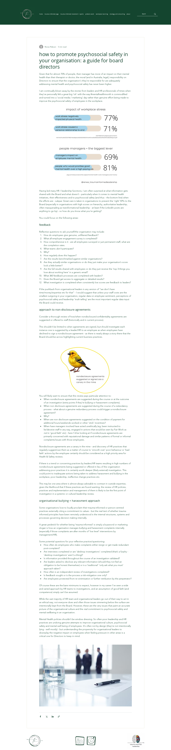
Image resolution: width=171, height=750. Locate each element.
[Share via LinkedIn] (52, 716)
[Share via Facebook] (40, 716)
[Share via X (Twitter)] (46, 716)
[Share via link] (59, 716)
